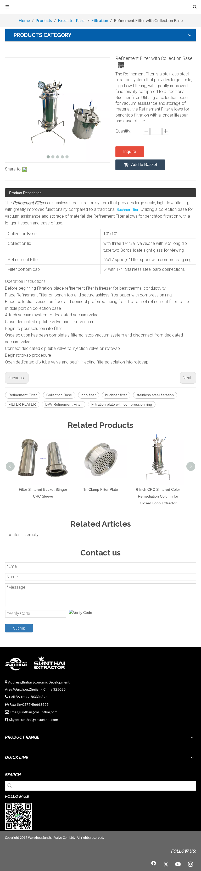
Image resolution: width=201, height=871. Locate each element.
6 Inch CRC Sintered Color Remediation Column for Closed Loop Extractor (158, 496)
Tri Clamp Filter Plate (100, 489)
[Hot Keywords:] (9, 786)
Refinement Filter (22, 395)
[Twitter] (166, 864)
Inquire (129, 151)
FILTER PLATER (22, 404)
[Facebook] (153, 864)
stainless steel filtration (155, 395)
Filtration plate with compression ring (121, 404)
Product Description (25, 193)
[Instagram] (190, 864)
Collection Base (59, 395)
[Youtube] (178, 864)
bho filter (88, 395)
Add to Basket (144, 164)
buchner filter (116, 395)
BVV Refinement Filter (63, 404)
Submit (19, 628)
